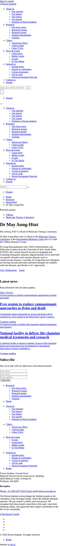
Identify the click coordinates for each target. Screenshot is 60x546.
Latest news (17, 53)
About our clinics (20, 43)
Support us (11, 64)
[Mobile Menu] (1, 103)
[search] (13, 87)
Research (10, 24)
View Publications (8, 270)
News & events (13, 51)
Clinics (9, 40)
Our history (17, 16)
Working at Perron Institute (24, 22)
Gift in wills (17, 74)
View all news (6, 292)
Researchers (11, 202)
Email (21, 270)
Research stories (19, 32)
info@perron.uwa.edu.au (41, 491)
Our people (17, 19)
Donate (9, 82)
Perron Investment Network (24, 77)
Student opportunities (21, 35)
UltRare (9, 214)
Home (9, 197)
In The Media (18, 61)
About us (10, 9)
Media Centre (18, 56)
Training (15, 38)
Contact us (11, 80)
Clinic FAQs (17, 48)
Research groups (19, 30)
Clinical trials (18, 45)
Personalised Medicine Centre (30, 239)
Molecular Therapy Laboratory (20, 217)
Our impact (17, 14)
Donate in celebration (21, 69)
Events (15, 59)
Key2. (13, 544)
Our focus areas (19, 27)
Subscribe (5, 380)
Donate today (18, 66)
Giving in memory (20, 72)
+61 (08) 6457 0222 (13, 491)
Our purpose (17, 11)
